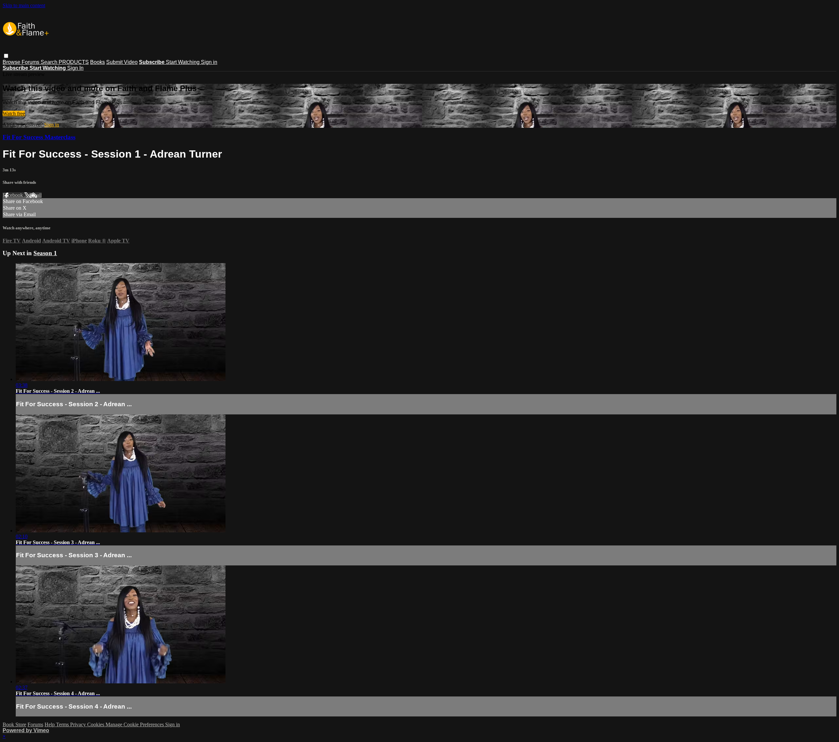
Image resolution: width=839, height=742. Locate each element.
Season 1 (45, 253)
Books (97, 62)
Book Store (14, 724)
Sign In (75, 68)
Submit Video (122, 62)
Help (50, 724)
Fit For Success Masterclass (39, 137)
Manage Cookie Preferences (135, 724)
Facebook (13, 195)
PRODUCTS (74, 62)
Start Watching (183, 62)
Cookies (96, 724)
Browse (12, 62)
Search (50, 62)
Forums (31, 62)
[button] (6, 56)
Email (35, 195)
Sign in (209, 62)
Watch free (14, 113)
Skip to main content (24, 5)
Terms (63, 724)
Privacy (78, 724)
